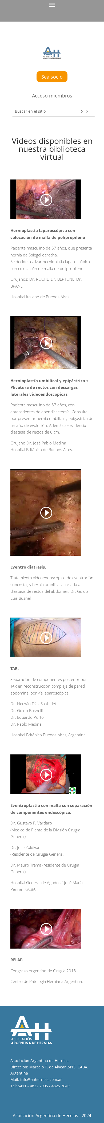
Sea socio (52, 76)
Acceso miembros (52, 95)
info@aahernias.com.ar (41, 1079)
